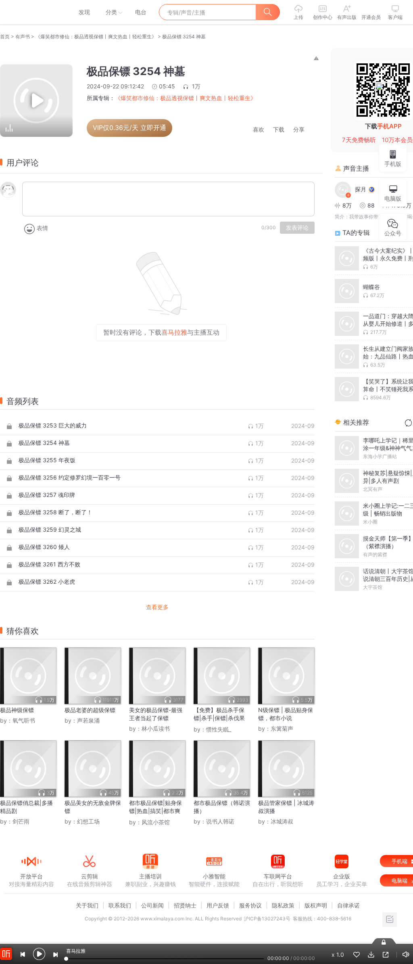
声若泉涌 (88, 720)
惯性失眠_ (218, 729)
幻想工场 (88, 821)
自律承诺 (348, 905)
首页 (5, 37)
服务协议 (250, 905)
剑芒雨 (21, 821)
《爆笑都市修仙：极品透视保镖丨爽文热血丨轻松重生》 (95, 37)
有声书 (22, 37)
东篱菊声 (282, 728)
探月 (360, 189)
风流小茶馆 (156, 822)
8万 (347, 205)
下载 (278, 130)
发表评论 (297, 227)
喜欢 (258, 130)
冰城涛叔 (282, 821)
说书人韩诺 (220, 821)
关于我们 (87, 905)
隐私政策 (283, 905)
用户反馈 (217, 905)
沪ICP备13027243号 (267, 919)
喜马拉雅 (31, 12)
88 (371, 205)
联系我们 (119, 905)
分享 (299, 130)
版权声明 (316, 905)
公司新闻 (152, 905)
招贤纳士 (185, 905)
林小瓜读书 (156, 728)
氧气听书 (24, 720)
